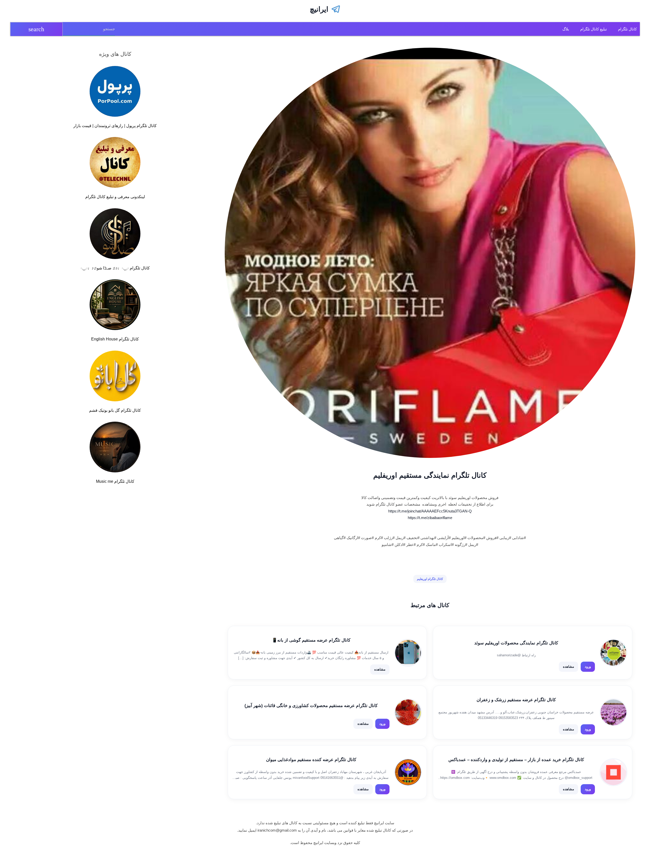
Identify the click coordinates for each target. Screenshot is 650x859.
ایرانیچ (319, 9)
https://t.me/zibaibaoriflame (430, 518)
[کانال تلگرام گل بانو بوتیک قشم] (115, 377)
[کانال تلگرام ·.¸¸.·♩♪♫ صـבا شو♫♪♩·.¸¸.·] (115, 234)
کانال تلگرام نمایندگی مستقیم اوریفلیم (429, 475)
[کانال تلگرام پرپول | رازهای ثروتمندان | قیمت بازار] (115, 92)
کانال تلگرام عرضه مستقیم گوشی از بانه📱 (311, 640)
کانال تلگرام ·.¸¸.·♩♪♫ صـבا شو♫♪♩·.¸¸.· (115, 268)
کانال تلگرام (627, 29)
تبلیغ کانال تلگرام (593, 29)
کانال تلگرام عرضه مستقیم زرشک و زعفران (516, 699)
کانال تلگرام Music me (115, 481)
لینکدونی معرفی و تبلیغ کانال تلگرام (115, 197)
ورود (588, 666)
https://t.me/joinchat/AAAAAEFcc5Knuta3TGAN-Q (430, 511)
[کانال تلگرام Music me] (115, 448)
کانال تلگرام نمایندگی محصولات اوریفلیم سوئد (516, 643)
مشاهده (568, 666)
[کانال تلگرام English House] (115, 305)
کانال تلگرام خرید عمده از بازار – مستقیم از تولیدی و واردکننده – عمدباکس (516, 759)
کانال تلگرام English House (115, 339)
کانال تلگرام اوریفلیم (430, 579)
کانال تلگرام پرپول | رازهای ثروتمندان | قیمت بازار (115, 126)
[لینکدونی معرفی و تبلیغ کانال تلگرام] (115, 163)
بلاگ (565, 29)
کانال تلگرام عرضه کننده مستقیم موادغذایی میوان (311, 759)
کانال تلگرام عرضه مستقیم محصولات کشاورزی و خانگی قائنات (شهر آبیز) (311, 705)
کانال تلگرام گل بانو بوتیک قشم (115, 410)
